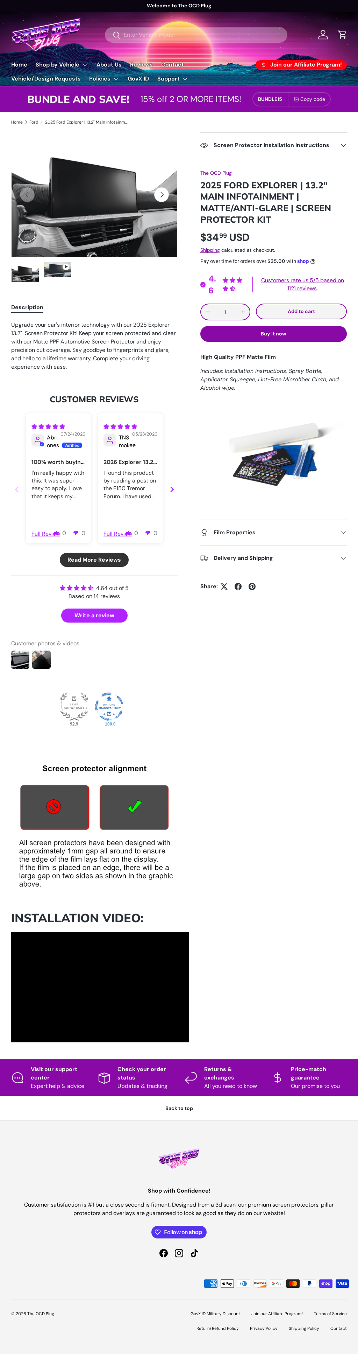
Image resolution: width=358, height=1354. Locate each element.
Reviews (141, 64)
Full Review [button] (45, 533)
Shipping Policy (304, 1328)
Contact (172, 64)
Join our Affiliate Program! (277, 1314)
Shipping (210, 250)
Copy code (312, 99)
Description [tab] (27, 307)
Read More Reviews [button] (94, 559)
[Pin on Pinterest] (252, 586)
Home (19, 64)
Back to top (179, 1108)
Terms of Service (330, 1314)
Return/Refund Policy (217, 1328)
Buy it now (273, 334)
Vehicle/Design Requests (46, 78)
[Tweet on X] (224, 586)
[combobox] (196, 35)
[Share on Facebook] (238, 586)
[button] (75, 532)
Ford (33, 122)
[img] (48, 426)
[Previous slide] (16, 489)
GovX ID (138, 78)
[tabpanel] (94, 346)
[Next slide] (172, 489)
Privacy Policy (264, 1328)
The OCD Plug (216, 173)
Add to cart (301, 311)
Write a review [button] (94, 615)
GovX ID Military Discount (215, 1314)
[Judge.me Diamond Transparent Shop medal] (109, 707)
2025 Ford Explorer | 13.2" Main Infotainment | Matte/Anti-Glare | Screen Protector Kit (87, 122)
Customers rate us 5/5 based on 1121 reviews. (302, 284)
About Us (109, 64)
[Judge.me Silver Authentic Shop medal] (74, 707)
